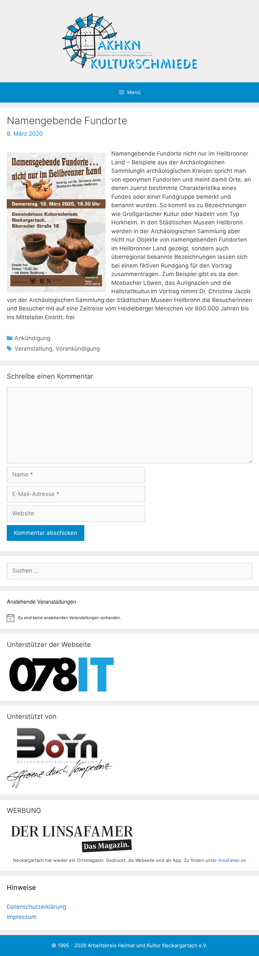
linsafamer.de (232, 860)
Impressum (21, 916)
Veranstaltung (33, 348)
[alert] (129, 618)
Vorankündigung (78, 348)
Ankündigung (32, 338)
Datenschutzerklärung (36, 906)
